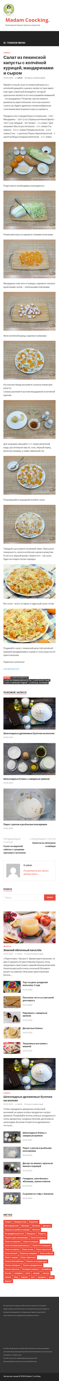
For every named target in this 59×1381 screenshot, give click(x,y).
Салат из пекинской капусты (18, 680)
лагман (8, 1277)
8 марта (8, 1222)
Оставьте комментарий (35, 78)
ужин (51, 1277)
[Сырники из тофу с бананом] (12, 1203)
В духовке (33, 1222)
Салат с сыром (11, 1257)
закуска (46, 1273)
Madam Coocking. (27, 20)
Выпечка (36, 1226)
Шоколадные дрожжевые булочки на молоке (28, 733)
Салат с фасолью (28, 1257)
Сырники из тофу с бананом (38, 1193)
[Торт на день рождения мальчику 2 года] (12, 991)
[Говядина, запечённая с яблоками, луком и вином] (12, 1188)
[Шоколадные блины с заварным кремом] (29, 775)
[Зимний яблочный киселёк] (29, 944)
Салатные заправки (38, 683)
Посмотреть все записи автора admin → (36, 872)
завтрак (36, 1273)
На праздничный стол (14, 1233)
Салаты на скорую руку (36, 1261)
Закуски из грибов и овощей (17, 1230)
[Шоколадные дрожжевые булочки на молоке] (29, 730)
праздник (42, 1277)
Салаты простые (12, 1269)
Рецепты (42, 1233)
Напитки (36, 1230)
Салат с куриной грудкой (15, 683)
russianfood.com (11, 668)
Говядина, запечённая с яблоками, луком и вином (36, 1180)
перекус (24, 1277)
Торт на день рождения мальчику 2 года (35, 983)
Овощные (31, 1233)
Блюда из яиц (20, 1222)
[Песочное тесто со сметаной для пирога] (12, 1007)
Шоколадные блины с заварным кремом (26, 778)
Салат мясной (11, 1253)
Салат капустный (41, 680)
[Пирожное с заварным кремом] (12, 1022)
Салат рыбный (46, 1253)
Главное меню (16, 42)
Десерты (7, 946)
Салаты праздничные (32, 1265)
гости (27, 1273)
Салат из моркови (12, 1241)
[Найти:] (29, 897)
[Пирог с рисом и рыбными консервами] (29, 821)
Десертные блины (33, 1028)
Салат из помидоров (41, 1245)
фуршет (8, 1281)
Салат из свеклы (12, 1249)
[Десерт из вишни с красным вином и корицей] (12, 1172)
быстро (8, 1273)
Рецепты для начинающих (16, 1237)
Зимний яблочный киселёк (22, 950)
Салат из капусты (19, 678)
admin (20, 78)
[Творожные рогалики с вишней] (12, 1053)
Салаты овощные (12, 1265)
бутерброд (46, 1269)
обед (16, 1277)
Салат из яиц (27, 1249)
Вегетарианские (12, 1226)
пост (33, 1277)
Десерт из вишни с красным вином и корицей (38, 1164)
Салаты (6, 53)
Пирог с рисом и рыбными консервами (25, 824)
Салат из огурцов (30, 1241)
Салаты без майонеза (14, 1261)
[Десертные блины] (12, 1037)
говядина (18, 1273)
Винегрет (26, 1226)
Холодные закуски (30, 1269)
